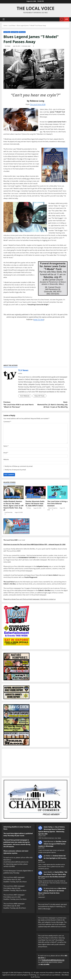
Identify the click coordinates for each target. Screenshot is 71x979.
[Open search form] (57, 19)
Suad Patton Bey (8, 512)
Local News (7, 32)
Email (5, 453)
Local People (14, 32)
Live (66, 19)
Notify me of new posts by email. (15, 470)
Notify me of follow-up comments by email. (19, 466)
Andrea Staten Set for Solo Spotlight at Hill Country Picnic (52, 858)
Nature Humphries (52, 508)
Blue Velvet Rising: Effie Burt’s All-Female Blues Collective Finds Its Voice (52, 890)
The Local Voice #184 (37, 104)
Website (6, 459)
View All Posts (39, 396)
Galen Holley (48, 827)
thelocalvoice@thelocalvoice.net (53, 960)
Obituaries (22, 32)
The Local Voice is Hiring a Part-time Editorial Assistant (57, 503)
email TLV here (39, 319)
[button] (3, 19)
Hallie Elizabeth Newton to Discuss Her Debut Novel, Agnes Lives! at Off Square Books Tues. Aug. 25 (13, 505)
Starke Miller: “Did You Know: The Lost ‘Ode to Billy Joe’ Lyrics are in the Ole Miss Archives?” (52, 874)
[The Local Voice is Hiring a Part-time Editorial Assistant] (57, 492)
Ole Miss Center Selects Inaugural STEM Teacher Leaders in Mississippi (52, 844)
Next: (52, 404)
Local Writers (16, 497)
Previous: (18, 404)
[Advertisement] (35, 762)
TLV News (7, 46)
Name (5, 446)
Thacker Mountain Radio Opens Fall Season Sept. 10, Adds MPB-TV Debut (34, 503)
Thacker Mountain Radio (33, 497)
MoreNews (65, 975)
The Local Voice (35, 8)
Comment (7, 422)
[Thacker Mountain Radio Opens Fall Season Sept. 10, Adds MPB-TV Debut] (35, 492)
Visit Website (24, 396)
